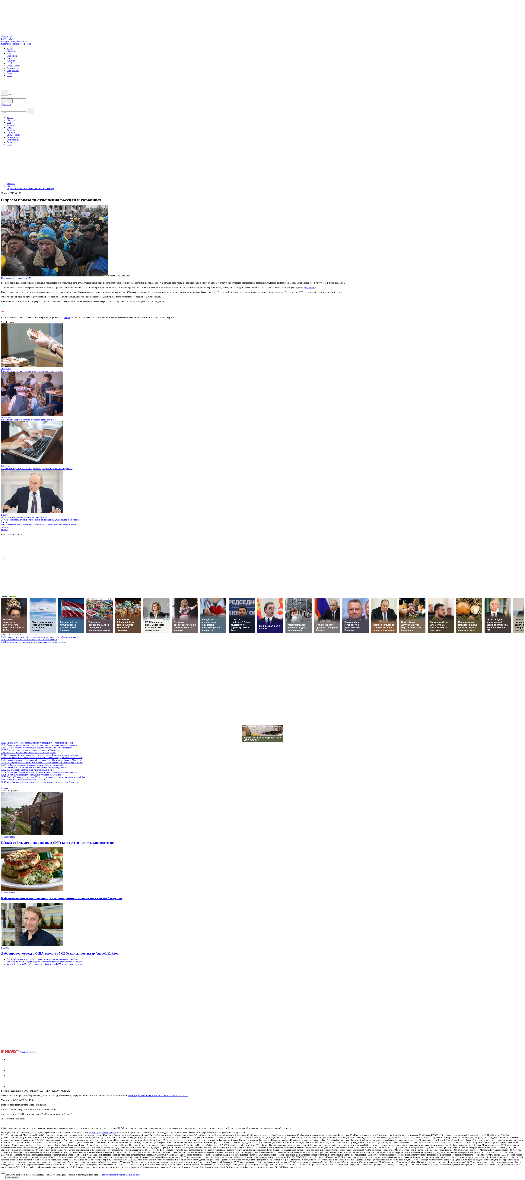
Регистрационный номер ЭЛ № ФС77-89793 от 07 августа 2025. (158, 1095)
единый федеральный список (102, 1132)
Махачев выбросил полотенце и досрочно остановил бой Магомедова (36, 748)
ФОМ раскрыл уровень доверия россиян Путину (24, 517)
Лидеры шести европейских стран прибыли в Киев (28, 770)
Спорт (4, 522)
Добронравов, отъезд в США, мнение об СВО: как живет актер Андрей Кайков (60, 953)
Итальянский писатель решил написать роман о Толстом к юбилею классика (39, 755)
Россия (4, 529)
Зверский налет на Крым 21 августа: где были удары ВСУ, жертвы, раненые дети (44, 964)
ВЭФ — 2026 (7, 39)
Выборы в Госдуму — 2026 (14, 41)
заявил (67, 317)
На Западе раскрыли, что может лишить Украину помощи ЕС (32, 765)
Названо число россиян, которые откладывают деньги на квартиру (32, 371)
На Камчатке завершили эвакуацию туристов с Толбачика (31, 775)
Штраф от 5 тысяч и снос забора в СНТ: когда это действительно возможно (57, 842)
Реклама (32, 1052)
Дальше (5, 788)
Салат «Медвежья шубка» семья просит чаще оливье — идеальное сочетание (42, 959)
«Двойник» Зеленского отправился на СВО (24, 780)
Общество (6, 368)
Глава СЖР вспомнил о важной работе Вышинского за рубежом (34, 767)
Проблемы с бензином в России (16, 44)
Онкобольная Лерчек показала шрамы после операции (29, 639)
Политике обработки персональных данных (119, 1175)
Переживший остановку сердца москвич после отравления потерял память (39, 745)
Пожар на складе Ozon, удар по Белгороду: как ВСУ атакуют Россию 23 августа (41, 760)
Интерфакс (310, 287)
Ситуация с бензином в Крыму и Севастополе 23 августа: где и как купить (39, 772)
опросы (4, 527)
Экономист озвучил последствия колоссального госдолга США (33, 642)
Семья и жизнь (8, 837)
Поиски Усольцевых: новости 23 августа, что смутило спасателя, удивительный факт (43, 777)
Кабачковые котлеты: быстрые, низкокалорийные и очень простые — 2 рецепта (61, 898)
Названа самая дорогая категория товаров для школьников (28, 420)
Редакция (23, 1052)
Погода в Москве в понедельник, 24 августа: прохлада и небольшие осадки (39, 637)
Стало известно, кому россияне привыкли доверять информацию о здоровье (36, 468)
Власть (4, 515)
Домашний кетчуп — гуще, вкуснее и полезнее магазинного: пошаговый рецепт (44, 962)
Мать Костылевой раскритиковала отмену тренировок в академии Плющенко (40, 782)
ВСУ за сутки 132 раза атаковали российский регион (28, 752)
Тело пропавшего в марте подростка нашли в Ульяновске (30, 750)
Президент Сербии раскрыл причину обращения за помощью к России (37, 743)
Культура (5, 947)
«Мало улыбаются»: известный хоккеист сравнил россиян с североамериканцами (42, 762)
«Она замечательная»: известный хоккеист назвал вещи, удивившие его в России (39, 525)
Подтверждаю (12, 1177)
